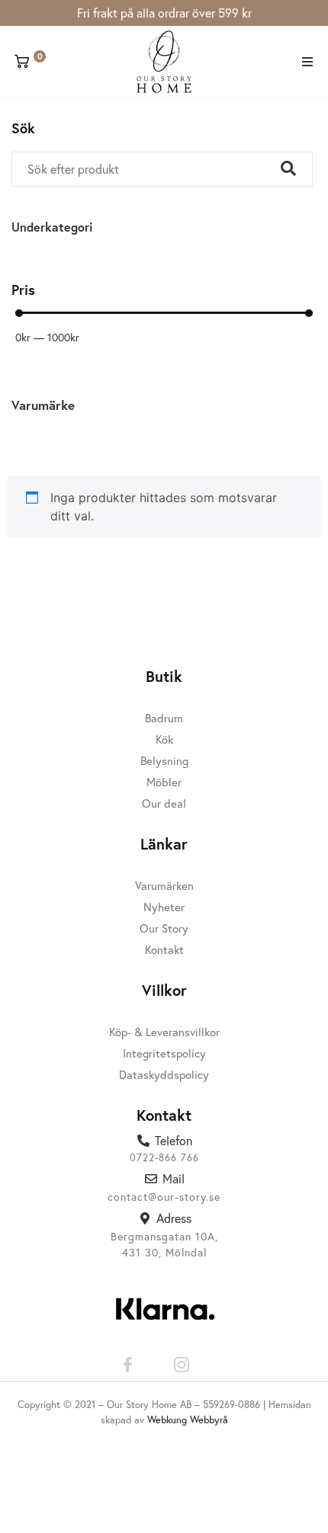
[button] (307, 62)
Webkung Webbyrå (187, 1419)
